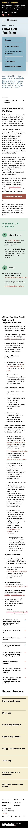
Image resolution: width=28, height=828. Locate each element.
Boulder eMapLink (13, 240)
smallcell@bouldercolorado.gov (13, 66)
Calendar (5, 800)
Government (6, 802)
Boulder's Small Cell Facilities (10, 101)
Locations (17, 802)
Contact (4, 813)
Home (4, 26)
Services (11, 26)
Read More (8, 15)
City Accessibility (19, 800)
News (4, 805)
